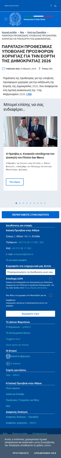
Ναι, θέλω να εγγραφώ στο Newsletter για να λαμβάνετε (26, 296)
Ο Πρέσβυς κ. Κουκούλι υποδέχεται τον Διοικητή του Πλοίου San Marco (30, 155)
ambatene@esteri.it (23, 254)
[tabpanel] (30, 158)
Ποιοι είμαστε (13, 388)
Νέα (22, 32)
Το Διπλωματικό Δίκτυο (18, 333)
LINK (29, 94)
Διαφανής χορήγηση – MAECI (21, 423)
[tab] (16, 203)
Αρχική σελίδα (9, 32)
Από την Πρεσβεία (36, 32)
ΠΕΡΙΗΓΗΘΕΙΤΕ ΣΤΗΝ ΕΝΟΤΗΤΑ (30, 215)
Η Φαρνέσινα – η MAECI (18, 327)
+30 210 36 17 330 (21, 248)
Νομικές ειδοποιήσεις (38, 287)
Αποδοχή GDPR (14, 278)
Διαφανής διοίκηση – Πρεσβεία (22, 417)
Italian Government (11, 5)
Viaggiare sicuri (13, 339)
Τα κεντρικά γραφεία (16, 260)
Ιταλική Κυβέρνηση (20, 356)
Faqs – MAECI (13, 375)
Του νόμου (16, 181)
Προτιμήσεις (21, 453)
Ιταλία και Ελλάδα (15, 394)
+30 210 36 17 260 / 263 (31, 242)
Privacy (27, 287)
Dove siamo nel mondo (17, 345)
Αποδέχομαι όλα (45, 453)
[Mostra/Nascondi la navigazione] (6, 19)
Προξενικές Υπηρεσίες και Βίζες (22, 400)
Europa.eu (15, 363)
